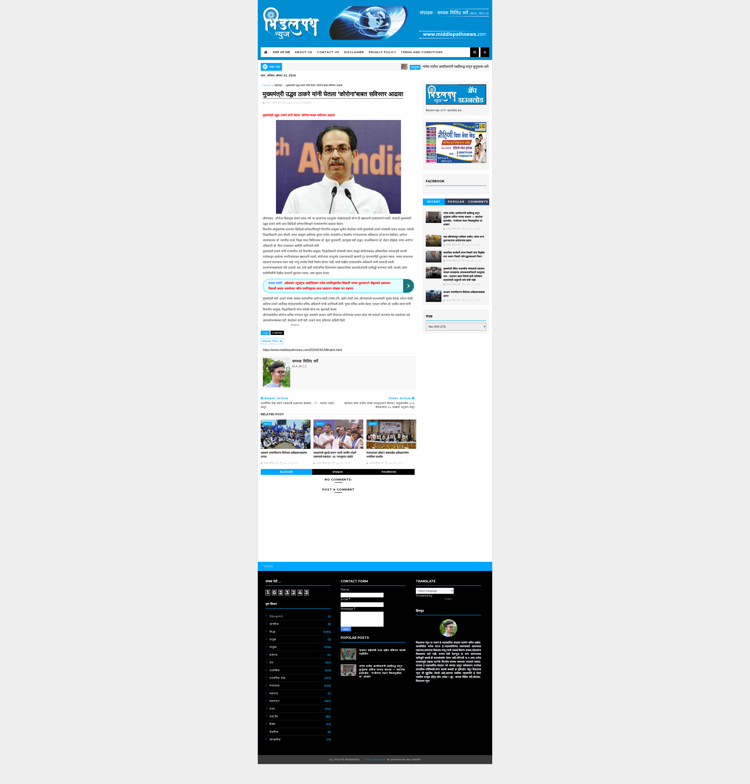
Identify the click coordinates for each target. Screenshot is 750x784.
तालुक (273, 639)
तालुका (384, 67)
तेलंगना (274, 655)
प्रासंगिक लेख (277, 678)
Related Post (272, 414)
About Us (303, 52)
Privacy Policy (382, 52)
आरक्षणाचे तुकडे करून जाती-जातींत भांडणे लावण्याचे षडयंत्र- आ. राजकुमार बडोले (334, 454)
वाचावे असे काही (281, 52)
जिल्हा (272, 632)
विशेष (273, 724)
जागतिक (274, 624)
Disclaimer (354, 52)
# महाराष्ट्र (277, 332)
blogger (286, 471)
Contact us (328, 52)
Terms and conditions (422, 52)
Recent (434, 201)
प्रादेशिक (275, 670)
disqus (338, 471)
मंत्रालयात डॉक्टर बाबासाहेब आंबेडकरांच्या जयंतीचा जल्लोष (387, 454)
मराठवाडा (275, 685)
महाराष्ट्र (278, 85)
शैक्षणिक (274, 732)
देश (271, 662)
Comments (478, 201)
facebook (389, 471)
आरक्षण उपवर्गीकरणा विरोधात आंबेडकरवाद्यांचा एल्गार (284, 454)
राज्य (272, 709)
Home (267, 85)
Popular (456, 201)
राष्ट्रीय (274, 716)
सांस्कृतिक (275, 739)
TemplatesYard (375, 759)
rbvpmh (276, 616)
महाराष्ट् (274, 693)
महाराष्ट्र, (307, 102)
